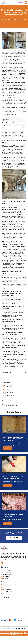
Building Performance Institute (11, 363)
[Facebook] (2, 563)
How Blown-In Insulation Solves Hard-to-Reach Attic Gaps (13, 515)
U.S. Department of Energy (10, 359)
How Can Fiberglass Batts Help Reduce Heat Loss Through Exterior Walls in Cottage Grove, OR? (13, 439)
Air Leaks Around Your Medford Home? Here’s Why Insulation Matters (13, 477)
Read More (7, 448)
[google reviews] (21, 2)
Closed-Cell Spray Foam (12, 17)
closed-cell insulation (20, 404)
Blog (5, 17)
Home (2, 17)
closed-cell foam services (9, 404)
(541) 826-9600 (18, 283)
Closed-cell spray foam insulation (9, 50)
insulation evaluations (7, 277)
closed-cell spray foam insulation (11, 405)
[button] (26, 2)
